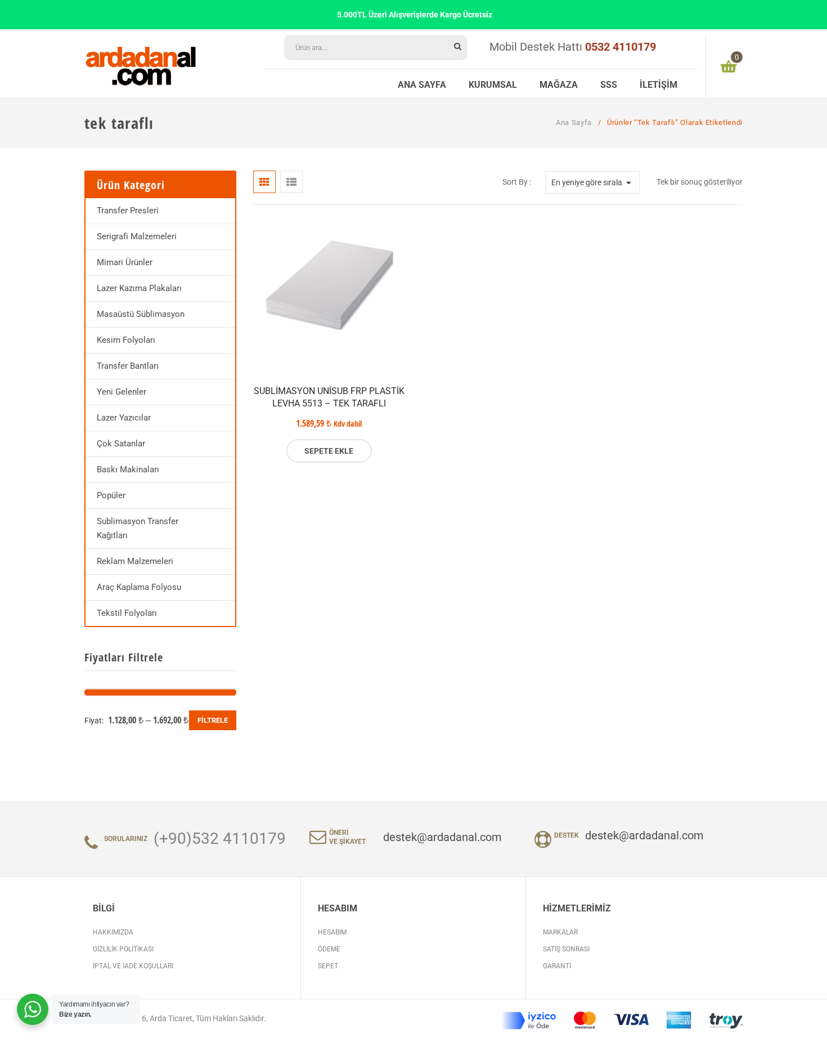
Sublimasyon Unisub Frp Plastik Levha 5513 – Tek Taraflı (329, 397)
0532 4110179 (620, 46)
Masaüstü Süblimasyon (141, 314)
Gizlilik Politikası (123, 949)
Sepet (328, 966)
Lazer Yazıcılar (124, 418)
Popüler (111, 495)
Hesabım (332, 932)
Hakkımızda (113, 932)
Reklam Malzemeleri (135, 561)
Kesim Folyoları (126, 340)
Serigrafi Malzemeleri (137, 236)
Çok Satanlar (121, 444)
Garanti (557, 966)
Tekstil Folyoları (127, 613)
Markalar (560, 932)
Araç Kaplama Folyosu (139, 587)
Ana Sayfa (574, 122)
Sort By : (516, 181)
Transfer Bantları (128, 366)
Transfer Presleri (128, 210)
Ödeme (329, 949)
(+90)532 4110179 (220, 838)
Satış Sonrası (566, 949)
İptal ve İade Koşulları (133, 966)
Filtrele (212, 720)
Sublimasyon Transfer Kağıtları (137, 528)
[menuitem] (421, 83)
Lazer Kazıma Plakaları (139, 288)
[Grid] (264, 182)
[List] (291, 182)
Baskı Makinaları (128, 469)
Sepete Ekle (328, 450)
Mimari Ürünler (124, 262)
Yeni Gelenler (121, 392)
